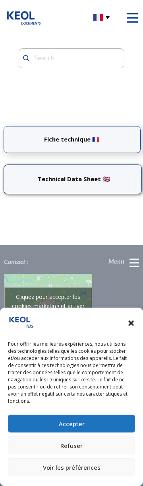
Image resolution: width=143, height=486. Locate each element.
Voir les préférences (71, 467)
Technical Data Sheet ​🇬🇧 (72, 179)
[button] (131, 323)
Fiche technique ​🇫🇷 (72, 139)
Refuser (71, 446)
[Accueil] (24, 17)
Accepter (72, 424)
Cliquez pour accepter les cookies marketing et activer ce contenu (48, 305)
